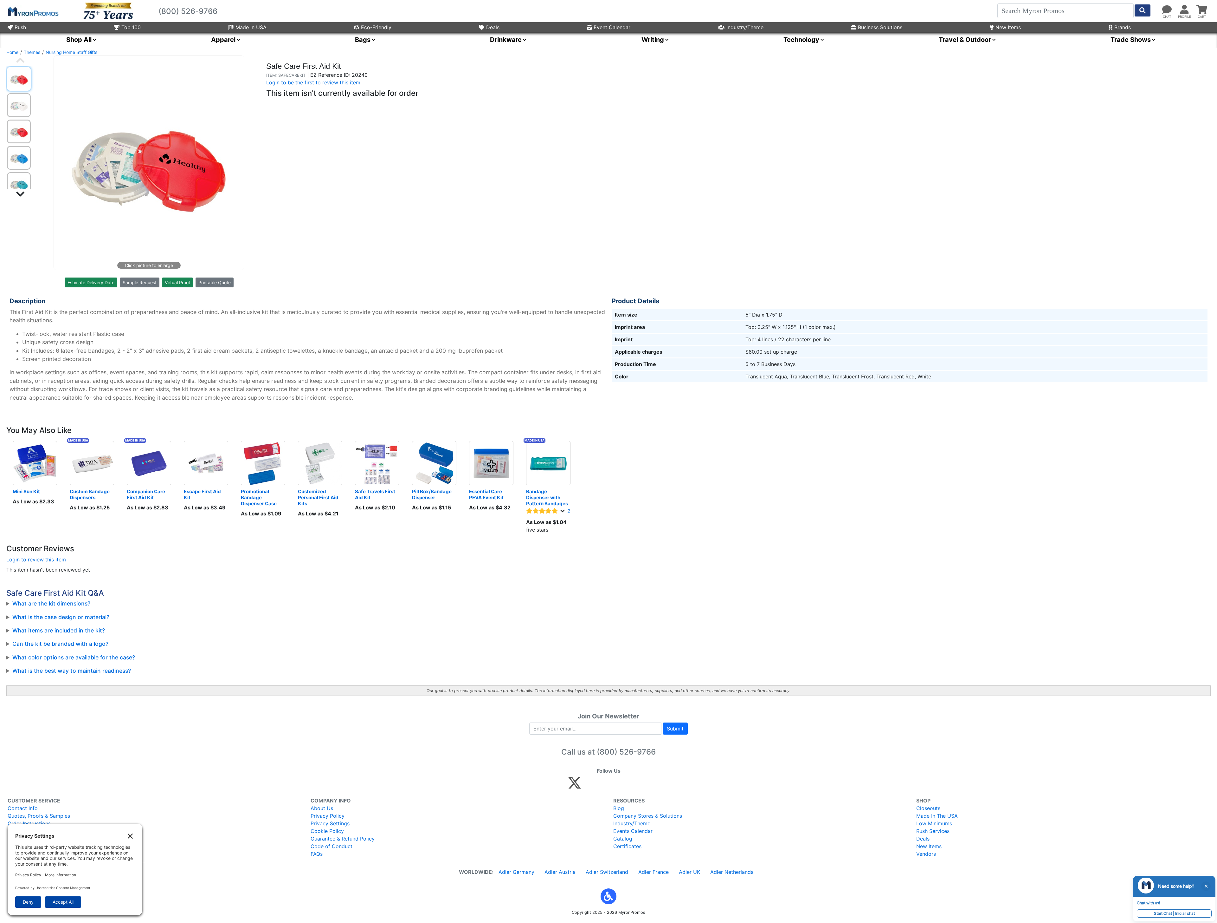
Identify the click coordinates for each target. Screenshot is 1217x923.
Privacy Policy (327, 816)
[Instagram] (617, 785)
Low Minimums (934, 823)
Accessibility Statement (36, 838)
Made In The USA (937, 816)
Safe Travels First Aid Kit (375, 494)
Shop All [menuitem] (79, 39)
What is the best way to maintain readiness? (71, 670)
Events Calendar (633, 831)
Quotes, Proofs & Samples (39, 816)
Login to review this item (36, 559)
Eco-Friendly (376, 27)
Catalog (622, 838)
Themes (32, 52)
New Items (1008, 27)
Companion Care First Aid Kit (146, 494)
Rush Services (933, 831)
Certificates (627, 846)
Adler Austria (560, 872)
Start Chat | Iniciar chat (1174, 913)
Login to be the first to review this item (313, 82)
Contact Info (23, 808)
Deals (492, 27)
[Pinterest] (603, 785)
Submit (675, 728)
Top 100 (131, 27)
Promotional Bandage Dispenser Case (259, 497)
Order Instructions (29, 823)
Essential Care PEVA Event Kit (486, 494)
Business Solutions (880, 27)
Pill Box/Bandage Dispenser (432, 494)
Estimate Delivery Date (91, 282)
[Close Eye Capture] (1206, 886)
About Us (322, 808)
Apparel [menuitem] (223, 39)
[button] (608, 896)
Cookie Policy (327, 831)
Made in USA (251, 27)
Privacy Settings (330, 823)
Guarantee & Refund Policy (343, 838)
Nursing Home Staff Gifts (71, 52)
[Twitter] (574, 785)
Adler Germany (516, 872)
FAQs (317, 854)
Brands (1122, 27)
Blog (618, 808)
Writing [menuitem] (652, 39)
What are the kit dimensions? (51, 603)
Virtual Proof (177, 282)
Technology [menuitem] (801, 39)
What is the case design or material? (60, 617)
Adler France (653, 872)
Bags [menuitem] (362, 39)
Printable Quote (214, 282)
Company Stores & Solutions (647, 816)
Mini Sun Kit (26, 491)
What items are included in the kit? (58, 630)
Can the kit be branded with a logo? (60, 643)
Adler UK (689, 872)
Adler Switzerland (607, 872)
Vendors (926, 854)
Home (12, 52)
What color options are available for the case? (73, 657)
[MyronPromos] (32, 11)
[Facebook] (589, 785)
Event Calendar (612, 27)
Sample (140, 282)
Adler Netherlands (731, 872)
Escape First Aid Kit (203, 494)
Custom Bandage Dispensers (90, 494)
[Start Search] (1142, 10)
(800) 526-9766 (626, 751)
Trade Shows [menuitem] (1131, 39)
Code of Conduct (331, 846)
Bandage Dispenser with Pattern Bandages (547, 497)
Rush (20, 27)
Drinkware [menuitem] (506, 39)
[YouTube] (644, 785)
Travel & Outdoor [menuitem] (965, 39)
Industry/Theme (744, 27)
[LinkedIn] (630, 785)
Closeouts (928, 808)
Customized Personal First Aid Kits (318, 497)
